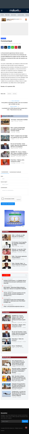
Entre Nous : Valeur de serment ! (17, 339)
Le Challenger (13, 162)
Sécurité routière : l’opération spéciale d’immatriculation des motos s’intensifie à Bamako (19, 370)
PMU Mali (7, 15)
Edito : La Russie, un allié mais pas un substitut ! (18, 235)
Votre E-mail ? (4, 181)
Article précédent (15, 101)
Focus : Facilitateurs (17, 346)
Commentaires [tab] (4, 172)
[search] (27, 10)
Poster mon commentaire (8, 203)
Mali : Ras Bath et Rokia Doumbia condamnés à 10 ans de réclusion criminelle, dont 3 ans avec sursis (19, 378)
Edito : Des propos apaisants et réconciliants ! (19, 257)
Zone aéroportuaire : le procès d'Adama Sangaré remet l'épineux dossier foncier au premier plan (18, 362)
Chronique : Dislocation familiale (19, 119)
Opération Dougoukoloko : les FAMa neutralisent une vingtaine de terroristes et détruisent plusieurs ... (19, 386)
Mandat (9, 93)
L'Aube (12, 121)
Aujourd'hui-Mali (13, 156)
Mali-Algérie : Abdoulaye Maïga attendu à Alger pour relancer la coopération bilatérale (15, 288)
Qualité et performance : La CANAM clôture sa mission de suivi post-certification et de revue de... (15, 282)
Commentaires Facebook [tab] (15, 172)
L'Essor (12, 148)
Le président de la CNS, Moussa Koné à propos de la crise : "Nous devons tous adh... (14, 109)
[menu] (1, 10)
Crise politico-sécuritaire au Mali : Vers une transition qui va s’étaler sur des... (14, 103)
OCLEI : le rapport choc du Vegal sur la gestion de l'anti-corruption (19, 136)
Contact (2, 430)
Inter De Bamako (14, 252)
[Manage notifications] (26, 428)
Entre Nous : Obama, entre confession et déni (17, 160)
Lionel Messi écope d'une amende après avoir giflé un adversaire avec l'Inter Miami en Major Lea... (14, 301)
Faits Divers (13, 15)
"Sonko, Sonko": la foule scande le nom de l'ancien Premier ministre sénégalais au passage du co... (14, 294)
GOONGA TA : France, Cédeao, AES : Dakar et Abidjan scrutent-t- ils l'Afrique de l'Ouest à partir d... (19, 153)
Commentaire (4, 187)
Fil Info (2, 15)
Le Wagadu (12, 138)
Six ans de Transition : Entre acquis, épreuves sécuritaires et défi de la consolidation (19, 145)
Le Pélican (13, 237)
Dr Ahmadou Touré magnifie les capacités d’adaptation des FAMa (19, 244)
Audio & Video (21, 15)
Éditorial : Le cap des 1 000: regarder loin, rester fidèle (19, 250)
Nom (2, 176)
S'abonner (25, 421)
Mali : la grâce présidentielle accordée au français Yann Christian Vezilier (18, 129)
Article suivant (13, 106)
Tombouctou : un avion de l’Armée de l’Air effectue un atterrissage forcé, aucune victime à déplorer (18, 393)
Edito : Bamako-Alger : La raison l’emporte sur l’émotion (19, 264)
